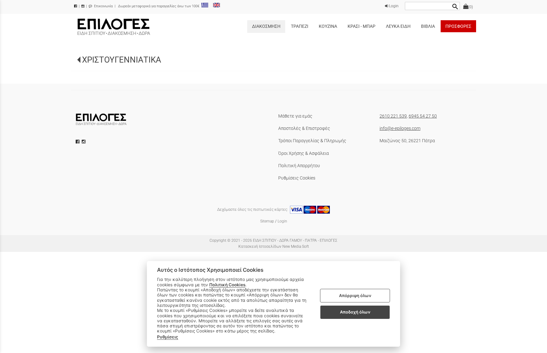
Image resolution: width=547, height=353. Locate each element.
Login (393, 6)
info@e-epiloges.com (400, 128)
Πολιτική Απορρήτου (299, 165)
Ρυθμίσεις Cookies (296, 177)
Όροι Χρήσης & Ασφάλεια (303, 153)
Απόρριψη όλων (355, 295)
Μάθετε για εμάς (295, 116)
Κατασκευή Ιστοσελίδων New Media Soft (273, 246)
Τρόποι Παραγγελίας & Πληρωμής (312, 140)
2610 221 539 (393, 116)
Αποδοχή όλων (355, 311)
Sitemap (267, 221)
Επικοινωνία (103, 6)
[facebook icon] (78, 141)
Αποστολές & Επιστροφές (304, 128)
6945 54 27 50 (423, 116)
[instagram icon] (84, 141)
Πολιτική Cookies (227, 284)
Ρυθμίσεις (167, 336)
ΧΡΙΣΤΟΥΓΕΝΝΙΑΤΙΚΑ (121, 59)
